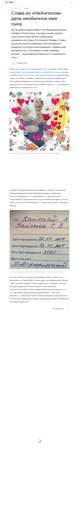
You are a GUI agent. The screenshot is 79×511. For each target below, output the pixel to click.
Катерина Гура (22, 63)
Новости (26, 8)
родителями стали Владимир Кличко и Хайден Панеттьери (35, 72)
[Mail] (6, 2)
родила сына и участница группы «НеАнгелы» (36, 75)
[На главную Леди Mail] (10, 2)
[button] (39, 121)
